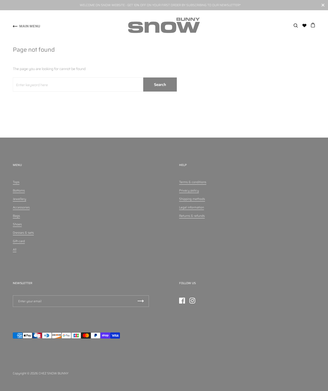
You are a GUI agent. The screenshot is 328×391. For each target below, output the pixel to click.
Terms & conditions (192, 182)
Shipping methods (192, 198)
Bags (16, 215)
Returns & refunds (192, 215)
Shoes (17, 224)
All (14, 249)
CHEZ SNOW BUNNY (53, 373)
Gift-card (19, 241)
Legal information (191, 207)
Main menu (29, 26)
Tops (16, 182)
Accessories (21, 207)
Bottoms (19, 190)
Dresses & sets (23, 232)
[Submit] (141, 301)
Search (160, 85)
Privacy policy (189, 190)
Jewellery (19, 198)
